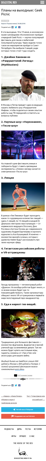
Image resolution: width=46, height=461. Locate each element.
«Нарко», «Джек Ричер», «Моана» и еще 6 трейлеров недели (11, 399)
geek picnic (5, 21)
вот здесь (19, 369)
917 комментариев (25, 375)
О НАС (31, 436)
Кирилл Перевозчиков (9, 23)
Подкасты (9, 429)
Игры (14, 436)
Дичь (19, 429)
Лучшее (22, 436)
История (38, 429)
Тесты (28, 429)
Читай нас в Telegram (24, 409)
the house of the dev (23, 443)
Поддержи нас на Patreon (24, 416)
